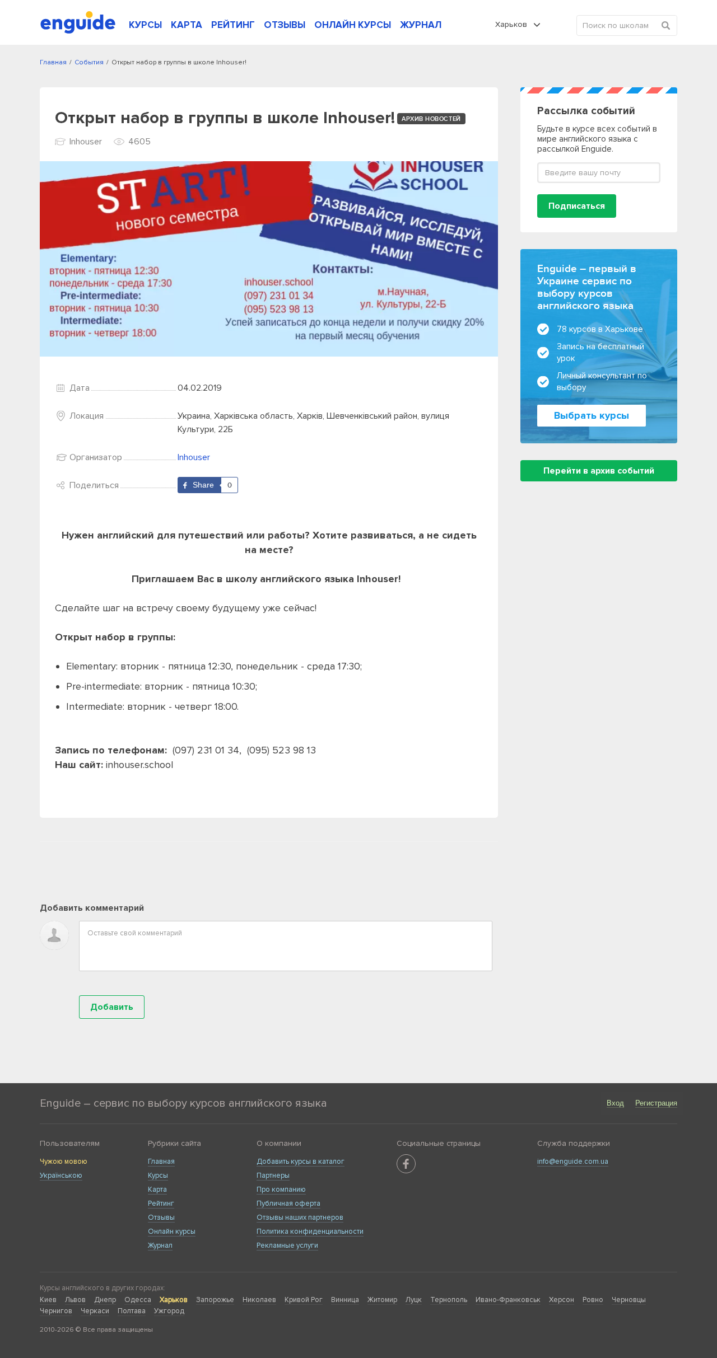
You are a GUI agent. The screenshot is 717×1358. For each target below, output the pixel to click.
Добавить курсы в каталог (300, 1161)
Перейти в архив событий (598, 470)
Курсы (158, 1175)
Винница (345, 1299)
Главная (161, 1161)
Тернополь (448, 1299)
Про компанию (281, 1189)
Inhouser (194, 457)
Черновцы (629, 1299)
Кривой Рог (304, 1299)
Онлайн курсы (171, 1231)
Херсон (561, 1299)
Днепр (105, 1299)
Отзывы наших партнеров (300, 1217)
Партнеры (273, 1175)
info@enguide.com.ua (572, 1161)
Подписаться (576, 206)
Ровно (593, 1299)
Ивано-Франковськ (508, 1299)
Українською (61, 1175)
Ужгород (169, 1311)
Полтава (132, 1311)
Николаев (259, 1299)
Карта (157, 1189)
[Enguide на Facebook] (406, 1163)
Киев (48, 1299)
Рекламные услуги (287, 1245)
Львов (75, 1299)
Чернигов (56, 1311)
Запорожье (215, 1299)
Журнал (160, 1245)
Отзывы (161, 1217)
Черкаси (95, 1311)
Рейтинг (161, 1203)
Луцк (414, 1299)
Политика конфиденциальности (310, 1231)
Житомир (382, 1299)
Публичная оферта (288, 1203)
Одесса (137, 1299)
